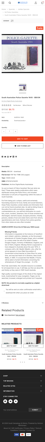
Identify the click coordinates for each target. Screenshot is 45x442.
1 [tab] (20, 362)
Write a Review (27, 105)
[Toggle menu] (3, 3)
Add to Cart (12, 346)
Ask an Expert (20, 315)
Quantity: (4, 127)
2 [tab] (22, 362)
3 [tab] (24, 362)
